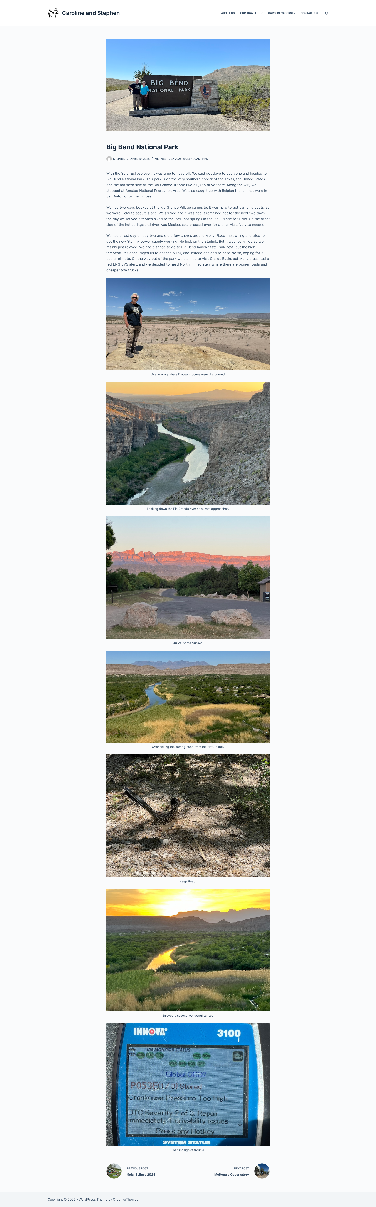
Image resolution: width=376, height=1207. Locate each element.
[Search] (326, 13)
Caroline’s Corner (281, 13)
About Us (228, 13)
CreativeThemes (125, 1199)
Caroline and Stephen (91, 13)
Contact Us (309, 13)
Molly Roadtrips (195, 158)
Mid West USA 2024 (168, 158)
